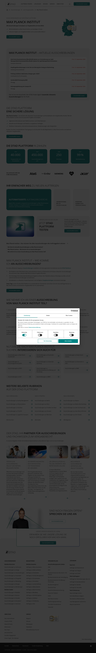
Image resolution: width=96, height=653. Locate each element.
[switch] (40, 335)
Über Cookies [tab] (69, 315)
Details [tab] (48, 315)
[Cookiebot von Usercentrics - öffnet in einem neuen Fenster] (72, 311)
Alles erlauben (68, 341)
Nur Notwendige (48, 341)
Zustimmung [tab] (27, 315)
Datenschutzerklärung (34, 327)
